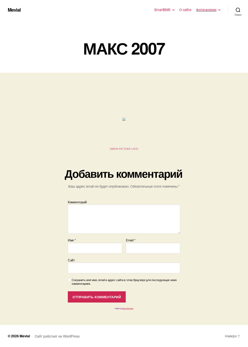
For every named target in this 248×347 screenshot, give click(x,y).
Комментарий (77, 202)
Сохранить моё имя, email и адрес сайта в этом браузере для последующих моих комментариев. (124, 281)
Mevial (14, 9)
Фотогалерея (206, 10)
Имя (72, 240)
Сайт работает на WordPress (57, 335)
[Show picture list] (124, 148)
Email (130, 240)
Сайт (71, 260)
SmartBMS (162, 10)
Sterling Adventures (127, 308)
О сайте (185, 10)
